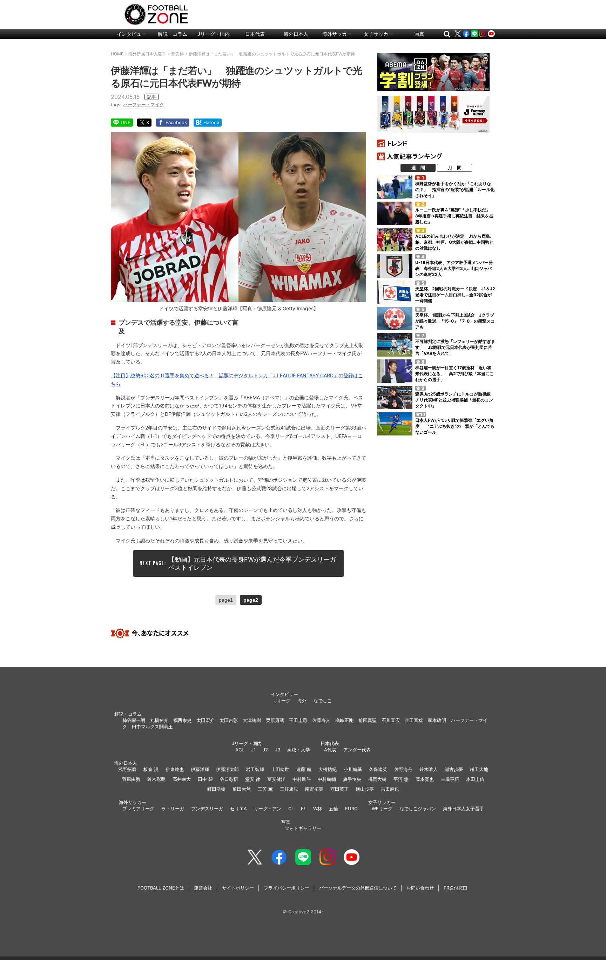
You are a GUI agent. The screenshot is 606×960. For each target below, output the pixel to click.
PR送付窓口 (455, 888)
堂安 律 (252, 779)
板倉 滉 (151, 769)
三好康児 (289, 789)
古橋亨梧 (450, 779)
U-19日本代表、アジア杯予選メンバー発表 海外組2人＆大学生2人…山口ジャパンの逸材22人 (454, 268)
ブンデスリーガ (207, 808)
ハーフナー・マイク (143, 104)
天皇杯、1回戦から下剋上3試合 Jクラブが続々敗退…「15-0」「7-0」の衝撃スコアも (455, 321)
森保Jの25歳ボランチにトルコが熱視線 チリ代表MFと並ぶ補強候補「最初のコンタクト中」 (455, 399)
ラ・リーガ (172, 808)
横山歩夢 (365, 789)
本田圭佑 (475, 779)
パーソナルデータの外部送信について (358, 888)
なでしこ (323, 700)
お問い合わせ (420, 888)
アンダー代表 (357, 749)
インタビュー (131, 34)
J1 (253, 749)
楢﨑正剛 (344, 720)
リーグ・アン (267, 808)
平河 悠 (401, 779)
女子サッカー (378, 34)
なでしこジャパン (417, 808)
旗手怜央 (352, 779)
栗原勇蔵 (275, 720)
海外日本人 (296, 34)
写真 (419, 34)
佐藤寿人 (321, 720)
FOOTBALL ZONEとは (160, 888)
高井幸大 (182, 779)
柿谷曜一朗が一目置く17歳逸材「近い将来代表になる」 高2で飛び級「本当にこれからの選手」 (454, 373)
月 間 (455, 167)
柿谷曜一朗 (133, 720)
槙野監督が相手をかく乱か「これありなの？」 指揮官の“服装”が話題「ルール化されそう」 (454, 189)
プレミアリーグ (138, 808)
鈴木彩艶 (156, 779)
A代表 (330, 749)
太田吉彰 (229, 720)
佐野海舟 (403, 769)
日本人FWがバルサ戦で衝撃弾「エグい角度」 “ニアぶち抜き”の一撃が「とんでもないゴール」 (454, 426)
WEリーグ (382, 808)
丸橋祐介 (159, 720)
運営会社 (203, 888)
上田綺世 (280, 769)
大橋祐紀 (327, 769)
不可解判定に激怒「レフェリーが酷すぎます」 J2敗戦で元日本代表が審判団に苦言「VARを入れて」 (455, 347)
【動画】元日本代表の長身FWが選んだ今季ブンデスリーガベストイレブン (252, 563)
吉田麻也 (390, 789)
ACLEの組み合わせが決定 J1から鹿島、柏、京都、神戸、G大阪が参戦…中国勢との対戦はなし (454, 242)
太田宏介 (205, 720)
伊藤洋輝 (200, 769)
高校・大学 (298, 749)
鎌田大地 (479, 769)
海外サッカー (337, 34)
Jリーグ (282, 700)
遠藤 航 (303, 769)
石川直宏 (391, 720)
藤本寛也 (425, 779)
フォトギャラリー (303, 828)
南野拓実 (314, 789)
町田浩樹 (216, 789)
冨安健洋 (276, 779)
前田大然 (242, 789)
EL (303, 808)
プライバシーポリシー (286, 888)
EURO (351, 808)
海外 (302, 700)
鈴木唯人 (428, 769)
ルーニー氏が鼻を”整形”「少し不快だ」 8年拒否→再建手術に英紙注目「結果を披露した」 (454, 215)
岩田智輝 (255, 769)
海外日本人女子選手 (463, 808)
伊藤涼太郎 (227, 769)
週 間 (418, 167)
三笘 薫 (265, 789)
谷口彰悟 (229, 779)
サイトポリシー (238, 888)
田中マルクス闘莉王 (152, 726)
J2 (265, 749)
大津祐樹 (252, 720)
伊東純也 (175, 769)
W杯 (317, 808)
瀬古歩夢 (454, 769)
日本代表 (255, 34)
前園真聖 (367, 720)
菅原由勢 (131, 779)
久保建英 (378, 769)
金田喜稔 (414, 720)
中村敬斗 (301, 779)
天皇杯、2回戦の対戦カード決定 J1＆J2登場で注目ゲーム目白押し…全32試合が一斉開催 (455, 294)
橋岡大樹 (377, 779)
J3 (277, 749)
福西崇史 (182, 720)
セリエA (238, 808)
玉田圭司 (298, 720)
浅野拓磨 (127, 769)
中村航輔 (327, 779)
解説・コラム (172, 34)
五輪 (333, 808)
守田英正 (339, 789)
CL (291, 808)
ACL (239, 749)
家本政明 (437, 720)
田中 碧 (205, 779)
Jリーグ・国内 (213, 34)
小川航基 (353, 769)
